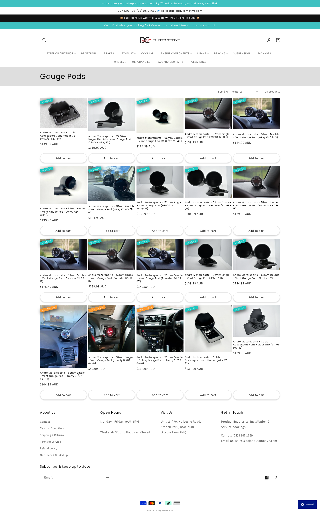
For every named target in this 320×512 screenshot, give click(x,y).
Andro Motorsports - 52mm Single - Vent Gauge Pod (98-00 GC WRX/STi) (158, 205)
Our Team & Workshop (54, 455)
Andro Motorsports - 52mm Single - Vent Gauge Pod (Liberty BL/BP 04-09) (62, 376)
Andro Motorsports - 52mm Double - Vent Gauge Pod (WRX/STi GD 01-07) (111, 209)
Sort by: (223, 91)
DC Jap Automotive (164, 510)
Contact (45, 421)
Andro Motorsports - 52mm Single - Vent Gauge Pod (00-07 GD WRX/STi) (62, 211)
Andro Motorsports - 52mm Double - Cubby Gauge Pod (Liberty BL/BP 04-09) (159, 360)
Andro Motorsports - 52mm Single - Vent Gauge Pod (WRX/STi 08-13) (207, 136)
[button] (44, 40)
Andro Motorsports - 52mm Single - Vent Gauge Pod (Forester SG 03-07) (111, 278)
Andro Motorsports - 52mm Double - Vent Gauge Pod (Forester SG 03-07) (159, 278)
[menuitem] (61, 53)
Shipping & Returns (52, 435)
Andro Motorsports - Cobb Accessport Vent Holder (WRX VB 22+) (206, 360)
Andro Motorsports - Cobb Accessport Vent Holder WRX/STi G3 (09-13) (256, 344)
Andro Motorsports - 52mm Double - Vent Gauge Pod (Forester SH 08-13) (63, 278)
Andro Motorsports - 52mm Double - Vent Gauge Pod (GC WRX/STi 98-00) (208, 205)
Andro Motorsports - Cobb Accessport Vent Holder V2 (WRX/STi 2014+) (57, 135)
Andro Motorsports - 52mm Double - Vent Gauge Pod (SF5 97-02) (256, 276)
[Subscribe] (107, 477)
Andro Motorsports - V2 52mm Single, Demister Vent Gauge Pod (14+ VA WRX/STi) (109, 139)
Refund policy (48, 448)
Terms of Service (50, 441)
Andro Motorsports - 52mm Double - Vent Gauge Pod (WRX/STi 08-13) (256, 136)
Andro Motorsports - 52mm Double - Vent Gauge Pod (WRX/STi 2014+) (159, 139)
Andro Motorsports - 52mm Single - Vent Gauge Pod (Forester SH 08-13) (256, 205)
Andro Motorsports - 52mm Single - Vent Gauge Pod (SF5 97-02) (207, 276)
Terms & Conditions (52, 428)
